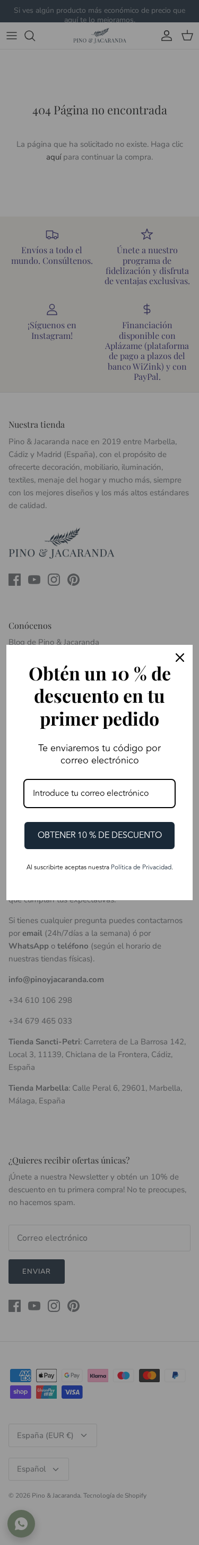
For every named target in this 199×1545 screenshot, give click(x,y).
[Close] (180, 657)
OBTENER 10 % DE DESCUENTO (100, 835)
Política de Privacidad (141, 867)
